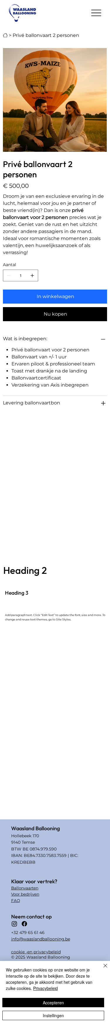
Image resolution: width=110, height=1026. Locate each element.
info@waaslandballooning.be (40, 939)
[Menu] (96, 13)
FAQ (15, 900)
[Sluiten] (102, 969)
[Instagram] (14, 923)
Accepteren (53, 1002)
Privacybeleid (45, 988)
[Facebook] (24, 923)
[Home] (5, 35)
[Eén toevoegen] (32, 275)
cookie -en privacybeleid (36, 951)
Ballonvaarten (24, 888)
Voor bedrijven (25, 894)
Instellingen (53, 1015)
